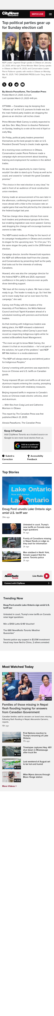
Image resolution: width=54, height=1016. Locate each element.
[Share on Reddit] (16, 84)
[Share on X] (4, 84)
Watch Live (37, 14)
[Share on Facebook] (10, 84)
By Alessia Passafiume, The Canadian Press (24, 91)
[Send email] (22, 84)
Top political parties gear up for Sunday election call (26, 25)
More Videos (8, 786)
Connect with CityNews (14, 583)
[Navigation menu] (50, 14)
